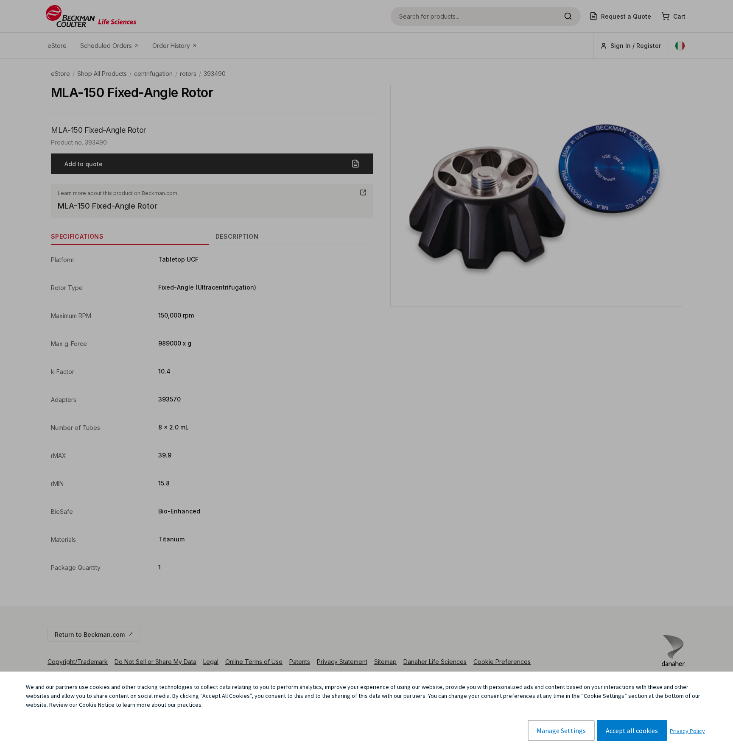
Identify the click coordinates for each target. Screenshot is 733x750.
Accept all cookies (632, 730)
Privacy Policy (687, 731)
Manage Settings (561, 730)
